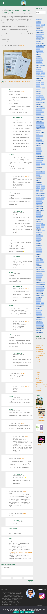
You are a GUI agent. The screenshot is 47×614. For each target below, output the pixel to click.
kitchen (38, 134)
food (43, 87)
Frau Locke (38, 357)
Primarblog (38, 372)
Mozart (38, 191)
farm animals (39, 80)
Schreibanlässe (39, 245)
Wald (42, 293)
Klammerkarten (39, 136)
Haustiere (38, 117)
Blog (43, 37)
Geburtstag (38, 102)
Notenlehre (38, 197)
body (37, 39)
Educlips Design (39, 380)
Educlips (39, 444)
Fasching (38, 82)
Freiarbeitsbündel (39, 95)
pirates (38, 210)
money (38, 189)
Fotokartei (38, 91)
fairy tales (43, 76)
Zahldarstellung (39, 315)
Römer (43, 230)
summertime (42, 271)
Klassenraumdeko (40, 143)
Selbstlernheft (39, 250)
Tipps (43, 282)
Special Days (39, 258)
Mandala (38, 180)
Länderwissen (39, 178)
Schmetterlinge (39, 239)
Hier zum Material (18, 41)
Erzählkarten (38, 74)
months (41, 189)
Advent (42, 24)
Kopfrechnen (39, 154)
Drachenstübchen (39, 351)
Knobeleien (38, 147)
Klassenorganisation (40, 141)
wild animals (41, 304)
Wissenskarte (39, 310)
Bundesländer (38, 41)
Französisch (39, 93)
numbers (43, 197)
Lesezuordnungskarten (40, 171)
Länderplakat (39, 176)
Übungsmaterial (40, 332)
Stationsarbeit (28, 81)
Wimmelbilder (39, 306)
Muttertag (38, 193)
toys (37, 284)
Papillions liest (39, 363)
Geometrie (38, 104)
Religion (38, 226)
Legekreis (43, 163)
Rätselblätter (39, 228)
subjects (38, 271)
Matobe (38, 185)
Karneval (38, 132)
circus (43, 43)
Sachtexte (39, 234)
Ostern (38, 206)
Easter (38, 65)
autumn (42, 34)
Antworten (22, 91)
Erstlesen (43, 72)
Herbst (38, 119)
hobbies (42, 119)
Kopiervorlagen (17, 81)
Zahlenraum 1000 (40, 326)
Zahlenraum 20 (39, 321)
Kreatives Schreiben (40, 158)
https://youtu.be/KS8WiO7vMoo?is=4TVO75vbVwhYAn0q (20, 552)
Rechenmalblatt (39, 215)
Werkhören (3, 82)
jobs (43, 128)
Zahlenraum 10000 (40, 328)
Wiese (37, 304)
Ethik (43, 74)
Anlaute (38, 32)
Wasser (38, 295)
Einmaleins (43, 65)
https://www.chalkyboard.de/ (41, 384)
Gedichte (43, 102)
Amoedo (37, 374)
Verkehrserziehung (40, 291)
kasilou (37, 378)
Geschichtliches (39, 106)
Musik (13, 13)
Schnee (38, 241)
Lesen (38, 169)
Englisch (38, 69)
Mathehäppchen (39, 184)
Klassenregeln (39, 145)
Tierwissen (38, 282)
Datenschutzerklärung (29, 612)
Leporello (38, 165)
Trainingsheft (42, 284)
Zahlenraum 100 (40, 323)
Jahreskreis (39, 128)
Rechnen (38, 221)
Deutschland (38, 56)
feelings (43, 82)
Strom (42, 269)
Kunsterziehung (39, 160)
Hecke (42, 117)
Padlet (42, 206)
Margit (10, 538)
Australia (38, 34)
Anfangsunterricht (40, 30)
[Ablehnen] (45, 609)
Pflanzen (41, 208)
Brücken (41, 39)
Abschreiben (39, 19)
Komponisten (11, 81)
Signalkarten (39, 252)
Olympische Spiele (39, 202)
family (42, 78)
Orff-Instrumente (39, 204)
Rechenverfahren (39, 219)
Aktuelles (38, 28)
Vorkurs (38, 293)
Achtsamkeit (38, 21)
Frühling (38, 98)
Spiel (38, 260)
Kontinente (38, 152)
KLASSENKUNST (39, 368)
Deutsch (38, 54)
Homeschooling (39, 121)
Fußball (43, 98)
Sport (41, 260)
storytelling (38, 269)
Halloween (39, 113)
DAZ (37, 52)
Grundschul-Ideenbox (40, 345)
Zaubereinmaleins (39, 355)
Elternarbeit (38, 67)
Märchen (42, 193)
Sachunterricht (40, 236)
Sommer (38, 256)
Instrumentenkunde (40, 123)
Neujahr (38, 195)
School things (38, 243)
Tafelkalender (39, 273)
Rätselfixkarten (39, 230)
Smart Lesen (39, 254)
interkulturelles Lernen (40, 126)
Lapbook (38, 163)
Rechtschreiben (39, 223)
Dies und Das (39, 58)
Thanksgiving (38, 278)
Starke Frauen (39, 265)
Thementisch (39, 280)
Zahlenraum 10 (39, 319)
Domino (38, 63)
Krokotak (37, 376)
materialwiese (38, 347)
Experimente (38, 76)
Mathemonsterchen (39, 382)
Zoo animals (39, 330)
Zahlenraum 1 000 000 (40, 317)
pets (37, 208)
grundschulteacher (39, 349)
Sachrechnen (39, 232)
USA (37, 286)
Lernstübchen (38, 365)
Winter (38, 308)
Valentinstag (42, 286)
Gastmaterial (39, 100)
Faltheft (38, 78)
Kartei (6, 81)
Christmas (38, 43)
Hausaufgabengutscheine (40, 115)
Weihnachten (39, 297)
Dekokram (42, 52)
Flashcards (39, 87)
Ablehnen (22, 612)
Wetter (42, 302)
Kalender (38, 130)
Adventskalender (40, 26)
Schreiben (38, 247)
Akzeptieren (16, 612)
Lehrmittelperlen (39, 359)
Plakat (42, 210)
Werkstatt (9, 82)
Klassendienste (39, 139)
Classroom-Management (41, 45)
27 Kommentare (27, 13)
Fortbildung (38, 89)
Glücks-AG (42, 108)
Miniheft (38, 187)
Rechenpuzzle (39, 217)
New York (42, 195)
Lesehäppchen (39, 167)
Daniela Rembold (19, 13)
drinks (42, 63)
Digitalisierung (39, 61)
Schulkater (38, 343)
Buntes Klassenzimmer (40, 361)
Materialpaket (39, 182)
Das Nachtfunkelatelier (40, 353)
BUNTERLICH (39, 370)
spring (38, 263)
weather (42, 295)
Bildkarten (38, 37)
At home (42, 32)
